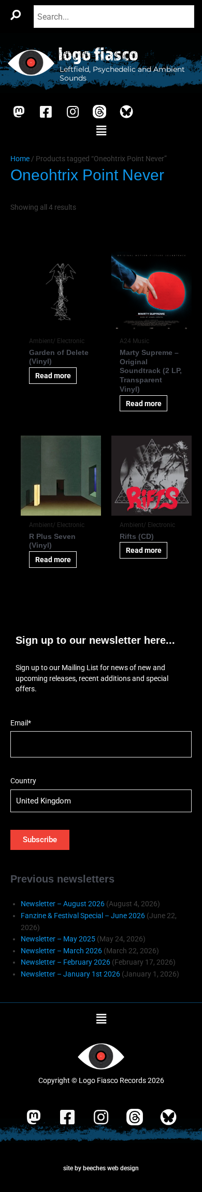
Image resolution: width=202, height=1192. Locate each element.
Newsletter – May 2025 (58, 939)
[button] (101, 131)
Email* (20, 723)
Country (23, 781)
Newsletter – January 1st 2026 (70, 974)
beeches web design (111, 1168)
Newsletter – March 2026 (61, 951)
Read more (53, 375)
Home (20, 158)
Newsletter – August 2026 (63, 904)
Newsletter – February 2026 (65, 962)
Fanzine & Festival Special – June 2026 (83, 915)
